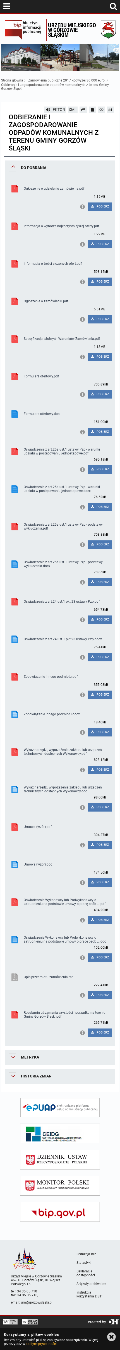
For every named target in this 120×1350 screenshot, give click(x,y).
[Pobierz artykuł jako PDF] (92, 110)
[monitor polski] (60, 1186)
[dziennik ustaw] (60, 1159)
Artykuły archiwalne (91, 1284)
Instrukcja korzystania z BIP (89, 1294)
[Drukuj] (110, 110)
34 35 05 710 (27, 1291)
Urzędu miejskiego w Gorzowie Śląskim (72, 29)
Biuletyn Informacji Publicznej (24, 30)
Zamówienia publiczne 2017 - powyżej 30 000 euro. (66, 80)
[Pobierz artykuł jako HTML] (101, 110)
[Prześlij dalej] (83, 110)
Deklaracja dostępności (85, 1273)
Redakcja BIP (86, 1254)
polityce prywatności (41, 1344)
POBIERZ (102, 206)
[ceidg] (60, 1133)
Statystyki (83, 1263)
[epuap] (60, 1107)
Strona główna (12, 80)
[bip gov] (60, 1212)
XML (73, 109)
